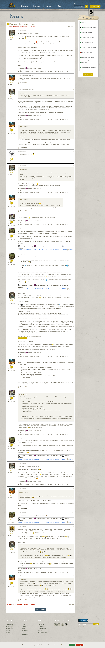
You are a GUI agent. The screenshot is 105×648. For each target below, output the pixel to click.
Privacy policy (42, 628)
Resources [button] (37, 6)
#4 (73, 123)
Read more (64, 645)
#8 (73, 215)
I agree (72, 645)
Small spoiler (22, 338)
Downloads (25, 630)
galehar (12, 531)
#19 (73, 542)
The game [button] (24, 6)
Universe (8, 626)
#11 (73, 293)
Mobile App (25, 634)
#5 (73, 151)
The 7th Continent (18, 26)
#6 (73, 165)
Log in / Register (95, 6)
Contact (40, 630)
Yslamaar (12, 80)
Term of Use (41, 626)
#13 (73, 391)
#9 (73, 228)
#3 (73, 89)
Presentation (9, 624)
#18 (73, 526)
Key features (9, 628)
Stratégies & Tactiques (29, 26)
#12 (73, 360)
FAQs (23, 624)
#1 (73, 30)
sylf (12, 156)
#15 (73, 463)
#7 (73, 196)
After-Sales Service (43, 632)
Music (23, 628)
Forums (49, 6)
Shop (59, 6)
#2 (73, 75)
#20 (73, 575)
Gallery (8, 632)
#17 (73, 512)
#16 (73, 488)
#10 (73, 254)
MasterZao (12, 234)
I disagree (79, 645)
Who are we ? (41, 624)
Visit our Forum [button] (88, 74)
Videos (24, 626)
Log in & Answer (40, 609)
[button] (76, 3)
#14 (73, 438)
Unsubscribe (81, 626)
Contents (8, 630)
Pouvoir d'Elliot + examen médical (23, 23)
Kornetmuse (12, 35)
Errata (23, 632)
